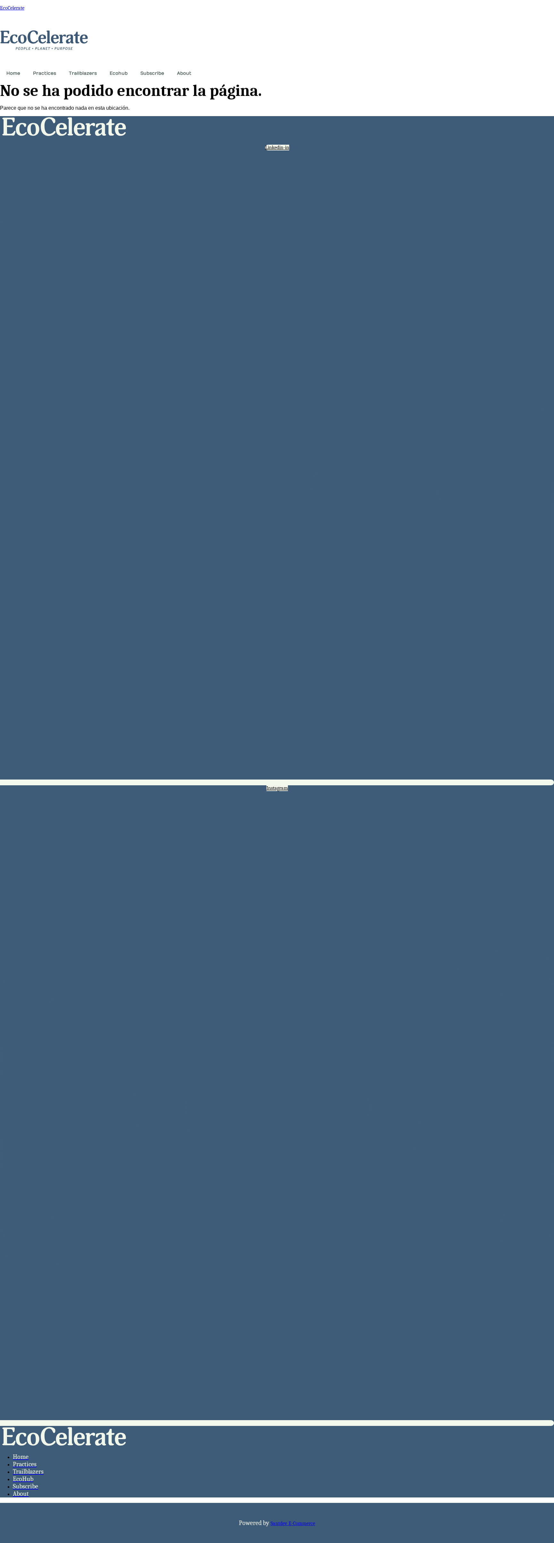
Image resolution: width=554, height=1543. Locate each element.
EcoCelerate (12, 8)
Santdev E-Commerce (293, 1523)
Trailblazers (83, 73)
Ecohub (119, 73)
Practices (44, 73)
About (184, 73)
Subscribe (152, 73)
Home (13, 73)
